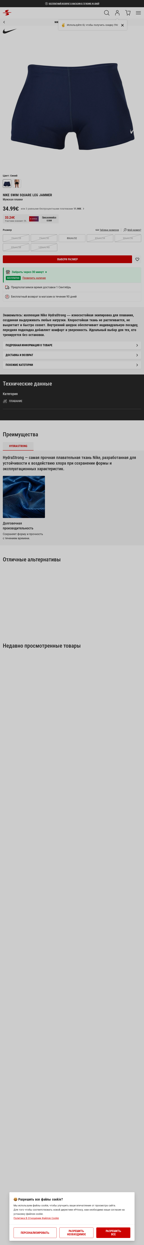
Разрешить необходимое (76, 1232)
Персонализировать (35, 1232)
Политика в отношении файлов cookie (36, 1218)
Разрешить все (113, 1232)
